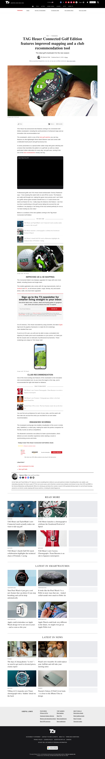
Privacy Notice (22, 314)
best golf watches (45, 137)
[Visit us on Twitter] (63, 2)
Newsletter (60, 124)
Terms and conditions (72, 736)
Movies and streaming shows (48, 718)
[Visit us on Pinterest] (66, 2)
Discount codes (78, 721)
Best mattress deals (79, 716)
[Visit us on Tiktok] (76, 2)
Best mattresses (61, 721)
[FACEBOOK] (20, 478)
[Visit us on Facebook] (61, 2)
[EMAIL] (34, 478)
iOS (26, 288)
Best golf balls (23, 469)
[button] (40, 452)
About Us (61, 736)
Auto (64, 6)
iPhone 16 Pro (44, 713)
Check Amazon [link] (57, 452)
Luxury (59, 6)
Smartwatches (54, 35)
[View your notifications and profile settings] (87, 2)
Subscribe (92, 2)
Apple (60, 324)
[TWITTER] (23, 478)
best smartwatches (29, 152)
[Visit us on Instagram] (71, 2)
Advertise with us (59, 739)
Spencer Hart (46, 57)
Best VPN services (45, 721)
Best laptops (60, 713)
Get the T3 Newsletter (40, 10)
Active (43, 6)
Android (19, 288)
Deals (28, 10)
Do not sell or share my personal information (52, 742)
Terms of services (37, 313)
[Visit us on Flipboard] (74, 2)
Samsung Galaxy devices (47, 716)
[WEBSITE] (31, 478)
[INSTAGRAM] (26, 478)
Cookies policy (48, 739)
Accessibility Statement (33, 736)
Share (21, 124)
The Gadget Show (68, 10)
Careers (68, 739)
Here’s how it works (71, 61)
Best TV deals (77, 718)
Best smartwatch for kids (26, 466)
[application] (40, 173)
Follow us (52, 124)
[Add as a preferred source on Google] (52, 748)
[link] (24, 452)
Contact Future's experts (50, 736)
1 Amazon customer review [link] (29, 445)
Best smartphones (62, 718)
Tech (37, 6)
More (70, 6)
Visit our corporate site (70, 754)
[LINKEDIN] (28, 478)
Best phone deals (78, 713)
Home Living (50, 6)
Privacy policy (38, 739)
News (66, 57)
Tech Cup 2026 (82, 10)
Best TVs (59, 716)
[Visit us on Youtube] (69, 2)
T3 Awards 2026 (55, 10)
